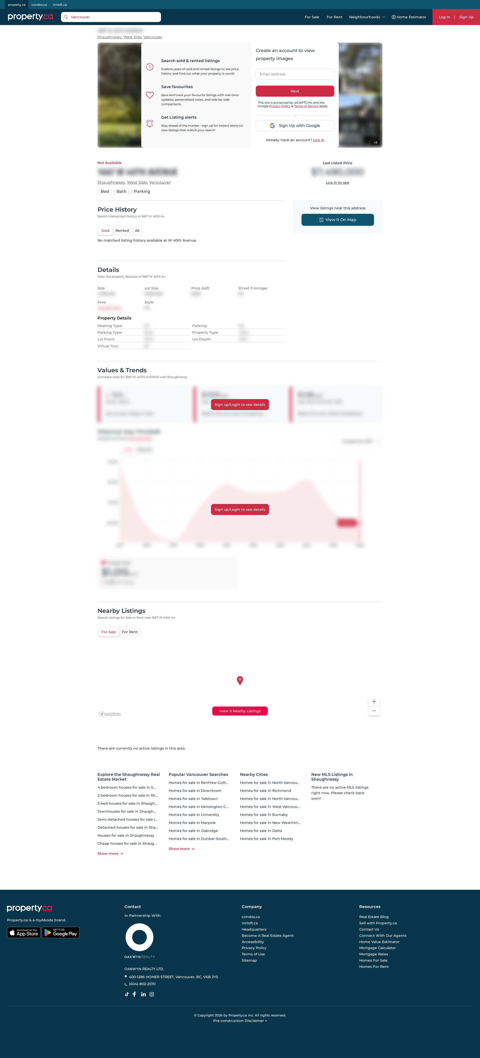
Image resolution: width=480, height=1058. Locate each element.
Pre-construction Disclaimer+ (240, 1020)
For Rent (334, 17)
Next (295, 91)
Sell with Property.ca (378, 923)
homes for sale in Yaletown (193, 798)
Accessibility (253, 942)
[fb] (136, 994)
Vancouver (153, 37)
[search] (111, 17)
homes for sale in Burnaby (264, 814)
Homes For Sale (373, 960)
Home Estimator (411, 17)
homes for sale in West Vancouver (271, 806)
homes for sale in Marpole (192, 822)
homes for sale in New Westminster (272, 822)
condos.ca (39, 5)
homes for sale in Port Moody (266, 838)
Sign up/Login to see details (240, 404)
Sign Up (466, 17)
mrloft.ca (60, 5)
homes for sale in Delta (261, 830)
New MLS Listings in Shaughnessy (332, 777)
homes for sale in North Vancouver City (275, 782)
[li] (144, 994)
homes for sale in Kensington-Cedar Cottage (209, 806)
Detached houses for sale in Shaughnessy (135, 827)
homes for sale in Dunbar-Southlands (202, 838)
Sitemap (249, 960)
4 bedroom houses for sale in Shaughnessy (136, 787)
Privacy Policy (279, 106)
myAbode (44, 920)
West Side (133, 37)
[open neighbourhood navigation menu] (383, 17)
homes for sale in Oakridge (193, 830)
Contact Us (369, 929)
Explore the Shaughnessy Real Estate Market (129, 777)
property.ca (17, 5)
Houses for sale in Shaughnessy (126, 835)
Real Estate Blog (374, 917)
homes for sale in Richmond (265, 790)
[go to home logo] (29, 908)
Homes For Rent (374, 966)
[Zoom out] (374, 711)
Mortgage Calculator (377, 948)
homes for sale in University (194, 814)
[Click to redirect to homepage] (30, 17)
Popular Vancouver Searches (198, 774)
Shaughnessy (110, 37)
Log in (318, 140)
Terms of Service (306, 106)
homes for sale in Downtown (195, 790)
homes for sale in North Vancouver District (278, 798)
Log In (444, 17)
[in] (152, 994)
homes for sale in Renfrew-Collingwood (205, 782)
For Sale (312, 17)
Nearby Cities (254, 774)
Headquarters (254, 929)
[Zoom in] (374, 701)
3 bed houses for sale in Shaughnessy (131, 803)
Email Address (269, 72)
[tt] (128, 994)
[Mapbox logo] (110, 714)
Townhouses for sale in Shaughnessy (131, 811)
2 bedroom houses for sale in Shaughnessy (136, 795)
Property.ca (17, 920)
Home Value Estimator (379, 942)
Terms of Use (253, 954)
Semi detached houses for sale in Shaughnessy (140, 819)
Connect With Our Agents (382, 935)
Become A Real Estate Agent (268, 935)
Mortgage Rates (373, 954)
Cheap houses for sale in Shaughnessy (132, 843)
